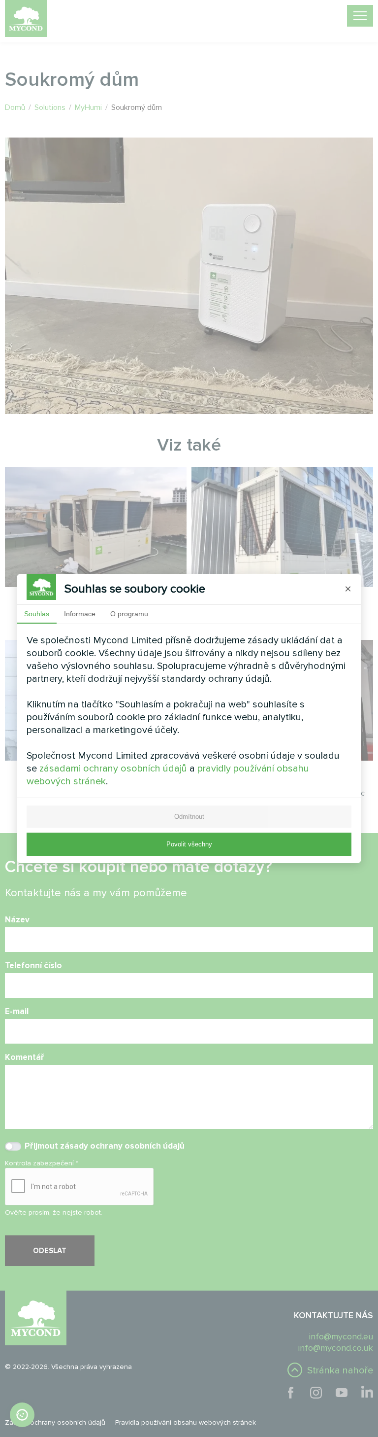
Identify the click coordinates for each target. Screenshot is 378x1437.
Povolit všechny (189, 844)
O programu (129, 614)
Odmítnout (189, 816)
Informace (79, 614)
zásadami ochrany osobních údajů (113, 768)
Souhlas (36, 614)
